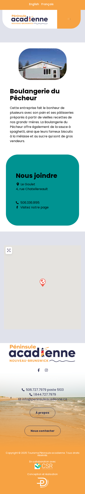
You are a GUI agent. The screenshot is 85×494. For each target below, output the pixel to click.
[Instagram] (46, 370)
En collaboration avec (42, 461)
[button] (42, 282)
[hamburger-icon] (69, 19)
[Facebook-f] (38, 370)
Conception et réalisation (42, 474)
